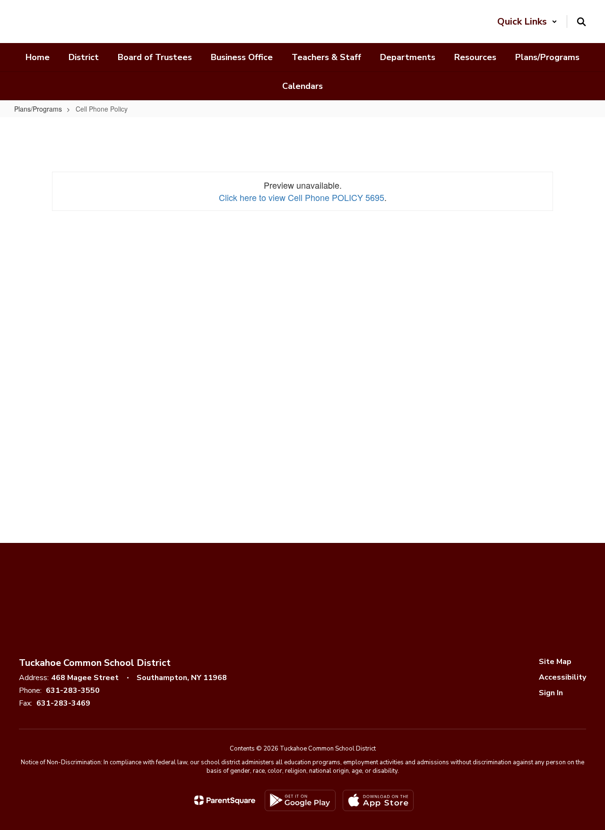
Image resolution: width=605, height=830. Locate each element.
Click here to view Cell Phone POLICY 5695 (301, 197)
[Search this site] (581, 21)
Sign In (551, 693)
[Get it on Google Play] (300, 800)
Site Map (555, 661)
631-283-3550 (73, 690)
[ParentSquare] (225, 800)
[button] (527, 21)
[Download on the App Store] (378, 800)
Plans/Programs (38, 109)
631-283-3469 (63, 703)
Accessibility (562, 677)
